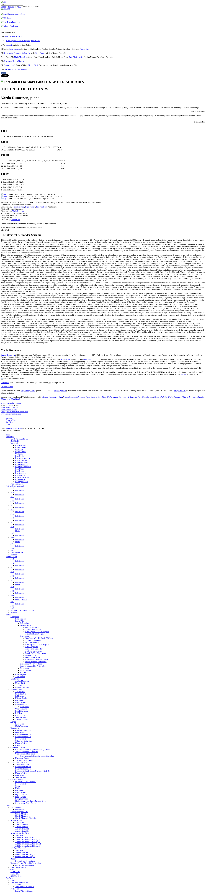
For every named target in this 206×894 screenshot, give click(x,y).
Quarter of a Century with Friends (17, 53)
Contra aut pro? (9, 65)
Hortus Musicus (16, 36)
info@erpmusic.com (14, 428)
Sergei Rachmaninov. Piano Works (99, 397)
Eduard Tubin (88, 359)
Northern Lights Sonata (143, 397)
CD (19, 7)
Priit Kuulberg (41, 207)
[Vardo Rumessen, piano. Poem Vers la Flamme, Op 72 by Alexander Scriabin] (4, 196)
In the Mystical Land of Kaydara (18, 41)
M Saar (183, 374)
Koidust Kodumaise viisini (52, 397)
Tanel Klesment (18, 207)
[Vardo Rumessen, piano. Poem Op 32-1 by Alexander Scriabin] (4, 194)
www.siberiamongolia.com (11, 414)
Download (5, 383)
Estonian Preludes (160, 397)
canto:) (6, 36)
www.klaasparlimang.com (11, 403)
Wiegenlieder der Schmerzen (74, 397)
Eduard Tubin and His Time (123, 397)
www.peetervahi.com (9, 410)
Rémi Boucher (40, 53)
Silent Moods (15, 399)
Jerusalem (8, 61)
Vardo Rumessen (18, 211)
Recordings (12, 7)
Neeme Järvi (84, 49)
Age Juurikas (22, 69)
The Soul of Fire (10, 69)
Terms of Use (11, 420)
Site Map (9, 422)
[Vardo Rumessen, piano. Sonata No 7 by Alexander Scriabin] (4, 198)
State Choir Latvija (76, 57)
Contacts (9, 418)
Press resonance (7, 387)
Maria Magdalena (20, 57)
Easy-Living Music (28, 391)
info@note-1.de (179, 391)
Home (3, 7)
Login (8, 424)
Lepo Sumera (30, 207)
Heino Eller (65, 359)
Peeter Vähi (35, 41)
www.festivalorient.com (10, 407)
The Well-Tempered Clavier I (179, 397)
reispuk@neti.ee (60, 391)
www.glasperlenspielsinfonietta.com (14, 412)
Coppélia (9, 45)
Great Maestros (14, 49)
